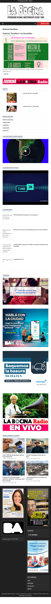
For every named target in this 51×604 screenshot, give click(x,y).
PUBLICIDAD (6, 128)
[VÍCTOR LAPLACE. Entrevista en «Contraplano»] (8, 219)
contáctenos (30, 586)
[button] (2, 23)
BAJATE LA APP (45, 23)
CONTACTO (5, 130)
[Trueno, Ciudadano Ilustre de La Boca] (37, 445)
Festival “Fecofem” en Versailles (17, 33)
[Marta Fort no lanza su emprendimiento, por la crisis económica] (8, 234)
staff (28, 580)
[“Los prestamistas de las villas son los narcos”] (37, 468)
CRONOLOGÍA (6, 122)
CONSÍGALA (6, 125)
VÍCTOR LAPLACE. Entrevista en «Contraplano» (26, 215)
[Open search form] (35, 23)
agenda (29, 588)
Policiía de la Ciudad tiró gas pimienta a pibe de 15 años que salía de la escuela (14, 478)
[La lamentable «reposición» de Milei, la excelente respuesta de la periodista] (8, 249)
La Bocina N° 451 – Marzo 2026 (31, 106)
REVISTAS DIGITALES (8, 120)
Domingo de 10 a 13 (19, 259)
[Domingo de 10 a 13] (8, 263)
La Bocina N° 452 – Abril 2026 (30, 93)
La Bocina (4, 35)
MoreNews (22, 595)
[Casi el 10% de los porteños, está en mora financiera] (14, 445)
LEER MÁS (6, 74)
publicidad (30, 583)
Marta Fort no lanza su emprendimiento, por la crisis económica (31, 229)
